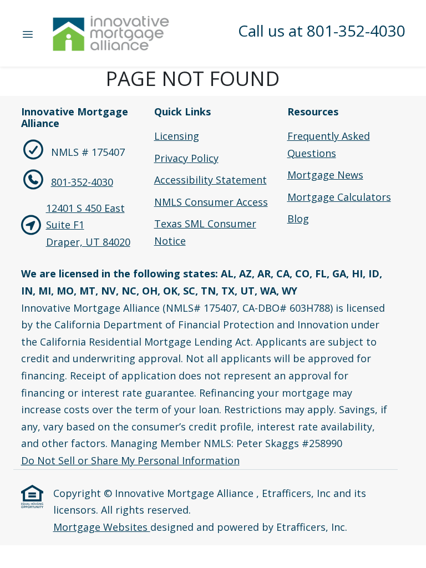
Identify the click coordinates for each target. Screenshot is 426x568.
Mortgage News (325, 174)
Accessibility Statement (210, 179)
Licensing (176, 136)
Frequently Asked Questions (328, 144)
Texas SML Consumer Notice (205, 232)
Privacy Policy (186, 158)
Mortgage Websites (101, 527)
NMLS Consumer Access (211, 202)
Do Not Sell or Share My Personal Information (130, 460)
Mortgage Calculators (339, 197)
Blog (298, 218)
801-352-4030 (82, 182)
